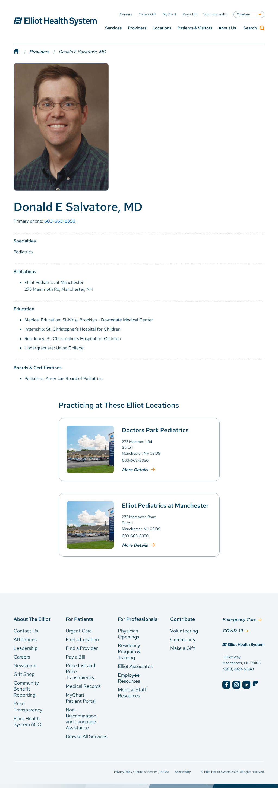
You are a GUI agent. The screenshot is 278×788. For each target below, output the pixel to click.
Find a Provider (82, 648)
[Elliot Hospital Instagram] (236, 685)
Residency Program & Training (129, 651)
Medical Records (83, 686)
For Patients (79, 619)
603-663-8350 (59, 221)
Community (182, 639)
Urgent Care (79, 631)
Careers (22, 657)
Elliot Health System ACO (28, 721)
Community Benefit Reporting (26, 689)
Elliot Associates (135, 666)
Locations (162, 28)
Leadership (26, 648)
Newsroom (25, 665)
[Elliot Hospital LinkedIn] (246, 685)
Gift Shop (24, 674)
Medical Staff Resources (132, 692)
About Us (227, 28)
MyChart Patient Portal (81, 698)
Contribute (182, 619)
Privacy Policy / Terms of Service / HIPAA (141, 772)
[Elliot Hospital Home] (243, 645)
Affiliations (25, 639)
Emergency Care (239, 619)
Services (113, 28)
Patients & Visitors (195, 28)
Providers (137, 28)
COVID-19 (232, 631)
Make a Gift (182, 648)
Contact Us (26, 631)
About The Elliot (32, 619)
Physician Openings (128, 634)
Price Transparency (28, 706)
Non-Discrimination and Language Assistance (81, 719)
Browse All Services (86, 736)
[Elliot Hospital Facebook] (226, 685)
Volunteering (184, 631)
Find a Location (82, 639)
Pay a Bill (75, 657)
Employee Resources (129, 678)
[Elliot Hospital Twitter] (257, 685)
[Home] (21, 52)
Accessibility (183, 772)
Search (250, 28)
